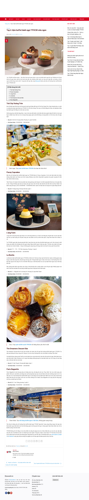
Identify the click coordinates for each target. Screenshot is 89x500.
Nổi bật (18, 19)
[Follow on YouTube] (11, 493)
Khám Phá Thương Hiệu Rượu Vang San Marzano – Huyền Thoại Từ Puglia (75, 66)
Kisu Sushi (20, 34)
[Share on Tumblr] (39, 441)
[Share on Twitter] (29, 441)
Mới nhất (11, 19)
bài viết (26, 446)
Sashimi (29, 19)
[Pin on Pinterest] (34, 441)
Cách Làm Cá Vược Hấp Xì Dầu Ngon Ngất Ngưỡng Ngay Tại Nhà (75, 69)
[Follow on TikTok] (9, 493)
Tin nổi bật (34, 490)
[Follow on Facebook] (6, 493)
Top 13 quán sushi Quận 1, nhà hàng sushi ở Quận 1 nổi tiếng (74, 42)
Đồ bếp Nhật (65, 19)
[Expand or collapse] (60, 87)
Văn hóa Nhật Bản (36, 495)
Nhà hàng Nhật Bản (36, 484)
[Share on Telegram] (42, 441)
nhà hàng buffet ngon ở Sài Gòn (28, 420)
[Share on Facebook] (26, 441)
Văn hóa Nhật (73, 19)
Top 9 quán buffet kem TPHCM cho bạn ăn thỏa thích (47, 463)
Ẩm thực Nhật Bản (36, 480)
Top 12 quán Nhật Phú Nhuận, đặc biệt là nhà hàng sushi (75, 46)
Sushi (23, 19)
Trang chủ (7, 23)
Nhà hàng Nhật (37, 19)
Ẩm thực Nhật (55, 19)
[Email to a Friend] (31, 441)
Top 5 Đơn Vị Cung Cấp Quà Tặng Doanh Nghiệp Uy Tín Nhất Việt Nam (75, 61)
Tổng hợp (81, 19)
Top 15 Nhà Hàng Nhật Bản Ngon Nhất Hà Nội (75, 74)
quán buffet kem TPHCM (25, 168)
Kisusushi (37, 81)
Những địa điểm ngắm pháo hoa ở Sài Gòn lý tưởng (75, 56)
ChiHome (11, 436)
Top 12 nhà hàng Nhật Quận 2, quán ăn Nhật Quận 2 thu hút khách (75, 37)
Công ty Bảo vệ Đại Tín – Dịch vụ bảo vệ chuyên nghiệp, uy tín (75, 33)
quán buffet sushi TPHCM (23, 344)
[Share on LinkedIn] (36, 441)
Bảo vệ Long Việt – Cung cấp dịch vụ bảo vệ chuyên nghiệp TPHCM (75, 28)
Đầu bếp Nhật (46, 19)
